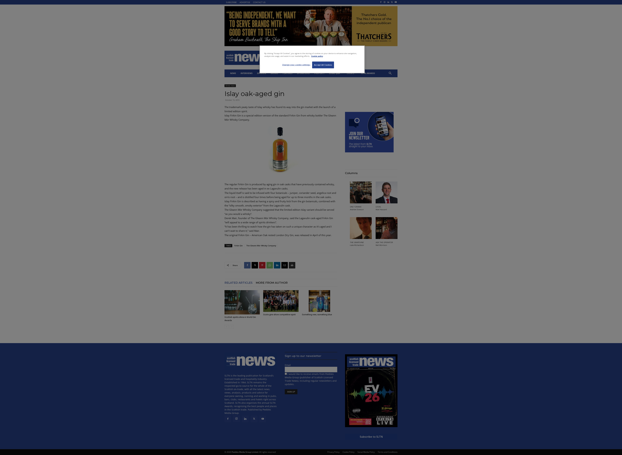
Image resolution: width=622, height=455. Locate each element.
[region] (312, 59)
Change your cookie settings (296, 64)
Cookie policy (317, 56)
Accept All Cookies (323, 65)
